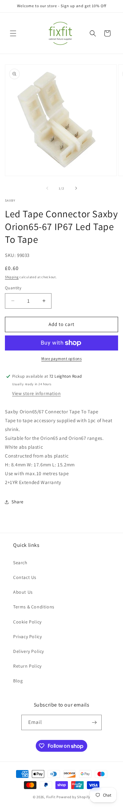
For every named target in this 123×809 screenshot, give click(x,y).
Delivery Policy (28, 651)
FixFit (51, 797)
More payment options (61, 358)
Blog (18, 681)
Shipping (12, 277)
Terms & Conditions (33, 607)
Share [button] (17, 502)
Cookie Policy (27, 622)
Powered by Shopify (73, 797)
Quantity (13, 288)
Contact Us (24, 577)
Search (20, 563)
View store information (36, 393)
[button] (13, 33)
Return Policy (27, 666)
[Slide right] (76, 188)
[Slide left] (47, 188)
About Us (23, 592)
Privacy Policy (27, 636)
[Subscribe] (94, 722)
